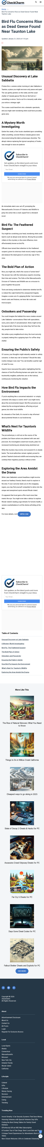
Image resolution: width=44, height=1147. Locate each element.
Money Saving (7, 1091)
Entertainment (6, 1097)
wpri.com (24, 514)
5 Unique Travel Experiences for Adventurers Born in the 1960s (21, 1134)
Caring (4, 1100)
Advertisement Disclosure (11, 1017)
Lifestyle (5, 1088)
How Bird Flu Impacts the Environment (16, 664)
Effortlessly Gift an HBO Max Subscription (17, 1128)
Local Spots (6, 1046)
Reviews (5, 1094)
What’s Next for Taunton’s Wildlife (14, 668)
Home (4, 9)
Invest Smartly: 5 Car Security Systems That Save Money (22, 1117)
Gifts (3, 1085)
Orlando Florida (7, 1063)
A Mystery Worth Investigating (13, 644)
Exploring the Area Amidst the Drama (15, 672)
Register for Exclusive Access (12, 1032)
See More (22, 971)
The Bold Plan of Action (10, 652)
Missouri (5, 1057)
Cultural (4, 1083)
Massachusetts (7, 1054)
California (5, 1069)
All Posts (5, 1026)
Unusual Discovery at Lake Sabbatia (15, 640)
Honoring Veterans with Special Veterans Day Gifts (20, 1119)
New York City (7, 1060)
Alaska (4, 1049)
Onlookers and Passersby (11, 656)
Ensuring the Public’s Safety (12, 660)
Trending (5, 1103)
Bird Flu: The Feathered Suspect (13, 648)
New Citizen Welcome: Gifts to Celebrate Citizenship (20, 1139)
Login (4, 1029)
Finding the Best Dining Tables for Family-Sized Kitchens (19, 1123)
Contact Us (5, 1023)
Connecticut (6, 1051)
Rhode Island (6, 1066)
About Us (5, 1020)
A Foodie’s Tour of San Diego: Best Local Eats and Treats (22, 1130)
